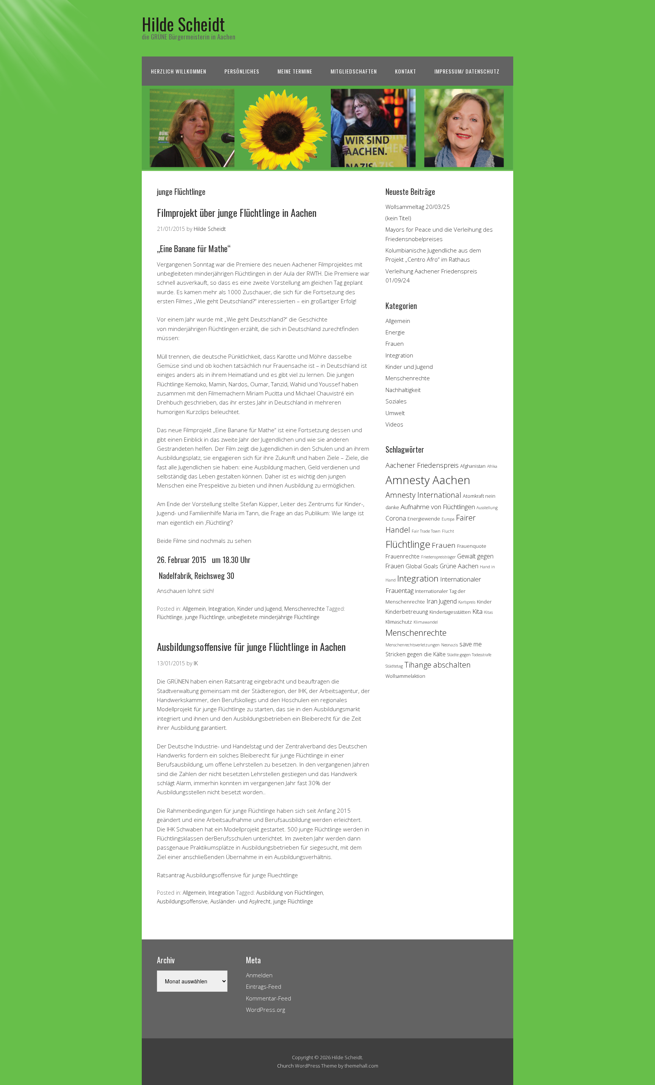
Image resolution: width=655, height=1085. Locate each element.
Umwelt (395, 413)
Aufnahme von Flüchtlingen (438, 506)
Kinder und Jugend (259, 608)
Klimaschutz (398, 621)
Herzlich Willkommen (178, 71)
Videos (394, 424)
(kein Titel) (398, 218)
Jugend (448, 601)
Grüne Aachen (459, 566)
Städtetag (394, 666)
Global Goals (422, 566)
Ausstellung (487, 507)
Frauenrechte (402, 556)
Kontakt (405, 71)
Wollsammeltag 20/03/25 (417, 206)
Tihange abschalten (437, 665)
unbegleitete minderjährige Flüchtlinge (273, 617)
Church (285, 1065)
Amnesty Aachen (427, 480)
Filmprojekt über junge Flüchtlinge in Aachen (237, 212)
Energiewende (423, 518)
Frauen (394, 343)
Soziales (396, 401)
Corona (395, 518)
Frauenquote (471, 545)
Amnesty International (423, 495)
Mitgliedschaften (354, 71)
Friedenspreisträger (438, 557)
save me (470, 644)
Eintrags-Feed (263, 986)
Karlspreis (466, 602)
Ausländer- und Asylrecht (240, 901)
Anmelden (259, 975)
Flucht (448, 531)
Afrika (492, 466)
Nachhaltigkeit (403, 390)
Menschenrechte (304, 608)
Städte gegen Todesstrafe (469, 654)
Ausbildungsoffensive (182, 901)
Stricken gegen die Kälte (415, 654)
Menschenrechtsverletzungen (412, 645)
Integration (221, 608)
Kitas (488, 612)
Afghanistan (473, 466)
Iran (431, 601)
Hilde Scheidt (183, 23)
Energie (395, 332)
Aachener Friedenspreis (422, 465)
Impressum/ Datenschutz (467, 71)
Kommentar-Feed (268, 998)
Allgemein (194, 608)
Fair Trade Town (426, 531)
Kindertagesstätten (450, 611)
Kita (477, 611)
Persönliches (241, 71)
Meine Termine (294, 71)
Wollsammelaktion (405, 676)
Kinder (484, 601)
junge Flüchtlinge (205, 617)
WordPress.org (265, 1009)
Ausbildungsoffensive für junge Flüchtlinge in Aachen (251, 646)
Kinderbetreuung (406, 611)
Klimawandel (426, 622)
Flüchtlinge (169, 617)
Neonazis (449, 645)
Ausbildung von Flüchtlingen (289, 892)
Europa (448, 519)
